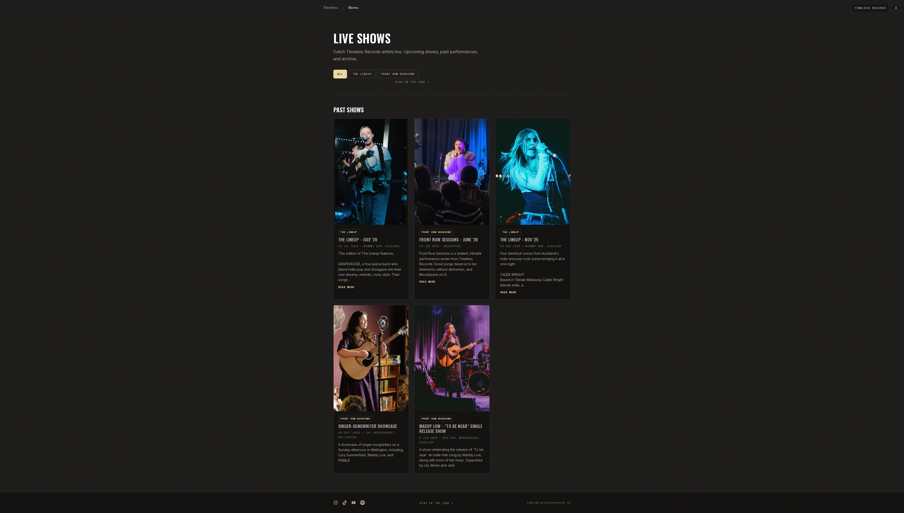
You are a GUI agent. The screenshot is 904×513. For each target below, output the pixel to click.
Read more (346, 287)
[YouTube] (353, 502)
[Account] (896, 8)
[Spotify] (362, 502)
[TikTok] (344, 502)
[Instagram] (335, 502)
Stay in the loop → (412, 82)
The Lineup (362, 74)
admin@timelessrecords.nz (549, 503)
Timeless (330, 7)
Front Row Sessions (398, 74)
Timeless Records (870, 8)
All (340, 74)
